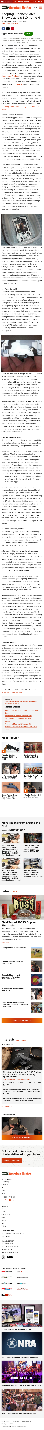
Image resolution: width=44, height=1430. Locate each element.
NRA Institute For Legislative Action (13, 1233)
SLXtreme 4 (17, 84)
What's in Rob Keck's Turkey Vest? (18, 715)
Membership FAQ (7, 1249)
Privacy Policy (5, 1421)
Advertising (5, 1182)
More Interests (21, 1040)
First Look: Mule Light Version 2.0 (18, 724)
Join (15, 2)
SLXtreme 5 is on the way (12, 692)
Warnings (4, 1424)
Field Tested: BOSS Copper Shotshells (19, 924)
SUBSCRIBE (12, 1160)
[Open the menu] (40, 7)
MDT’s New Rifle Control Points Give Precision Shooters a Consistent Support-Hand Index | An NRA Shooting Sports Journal (11, 850)
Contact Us (5, 1185)
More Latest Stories (27, 1021)
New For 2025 (7, 1044)
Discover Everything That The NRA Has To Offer (21, 1385)
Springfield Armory (9, 1079)
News (3, 23)
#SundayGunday (9, 1114)
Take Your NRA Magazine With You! (16, 1329)
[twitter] (8, 27)
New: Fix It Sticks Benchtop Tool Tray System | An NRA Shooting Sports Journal (33, 873)
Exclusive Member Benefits (10, 1246)
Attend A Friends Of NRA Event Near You (19, 1413)
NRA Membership (7, 1244)
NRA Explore (6, 1236)
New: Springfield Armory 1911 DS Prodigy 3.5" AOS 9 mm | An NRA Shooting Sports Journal (22, 1074)
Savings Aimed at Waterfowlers (14, 947)
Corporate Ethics (26, 1421)
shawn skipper (32, 701)
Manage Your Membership (10, 1252)
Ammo (7, 942)
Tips (3, 1223)
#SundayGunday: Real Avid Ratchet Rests (12, 962)
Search (4, 1193)
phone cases (22, 701)
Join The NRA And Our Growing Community (20, 1357)
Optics (4, 1220)
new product (25, 1079)
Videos (4, 1226)
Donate (26, 2)
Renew (20, 2)
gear (6, 701)
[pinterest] (12, 27)
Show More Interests (27, 1137)
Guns (3, 1217)
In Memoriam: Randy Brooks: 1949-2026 (13, 989)
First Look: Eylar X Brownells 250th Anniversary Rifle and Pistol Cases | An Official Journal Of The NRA (22, 1099)
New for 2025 (6, 1107)
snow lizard (15, 703)
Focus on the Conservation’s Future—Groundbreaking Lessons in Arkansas (15, 1004)
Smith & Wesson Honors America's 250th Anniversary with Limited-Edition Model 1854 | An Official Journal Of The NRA (21, 1092)
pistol (19, 1079)
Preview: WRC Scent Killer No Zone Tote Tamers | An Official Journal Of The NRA (31, 848)
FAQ (3, 1187)
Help (3, 1190)
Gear (16, 23)
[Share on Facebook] (3, 27)
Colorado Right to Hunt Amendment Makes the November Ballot (11, 977)
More (13, 892)
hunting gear (13, 701)
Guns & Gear (10, 23)
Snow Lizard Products (10, 76)
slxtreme (8, 703)
